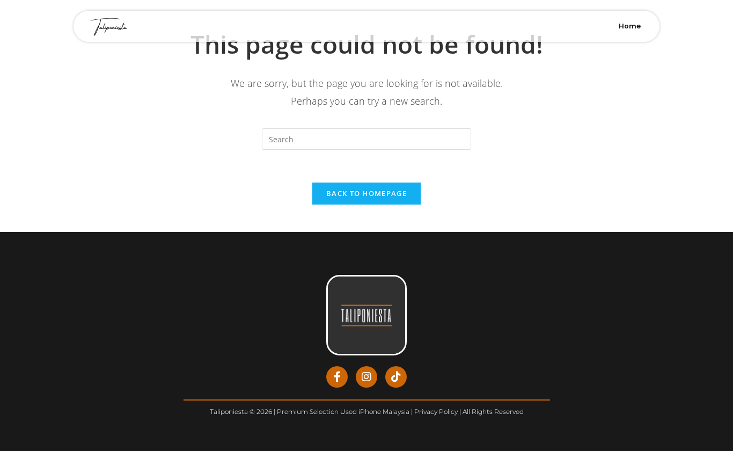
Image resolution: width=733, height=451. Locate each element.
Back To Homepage (366, 193)
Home (630, 26)
